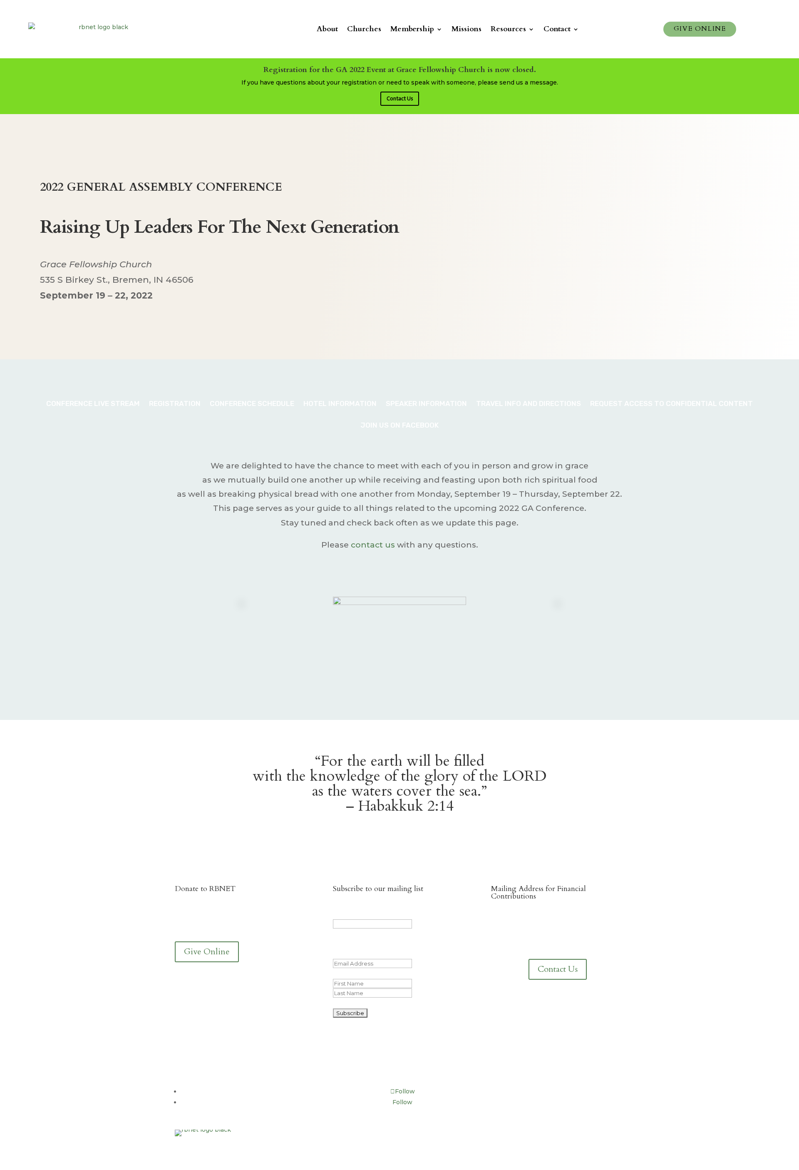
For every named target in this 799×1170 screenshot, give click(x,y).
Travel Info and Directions (528, 403)
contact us (373, 545)
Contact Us (400, 98)
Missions (466, 29)
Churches (364, 29)
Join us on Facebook (399, 425)
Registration (175, 403)
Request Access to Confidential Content (671, 403)
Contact (557, 29)
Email (357, 953)
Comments (349, 914)
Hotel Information (340, 403)
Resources (508, 29)
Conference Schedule (252, 403)
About (327, 29)
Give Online (700, 28)
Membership (412, 29)
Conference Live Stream (93, 403)
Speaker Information (426, 403)
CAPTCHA (348, 1003)
